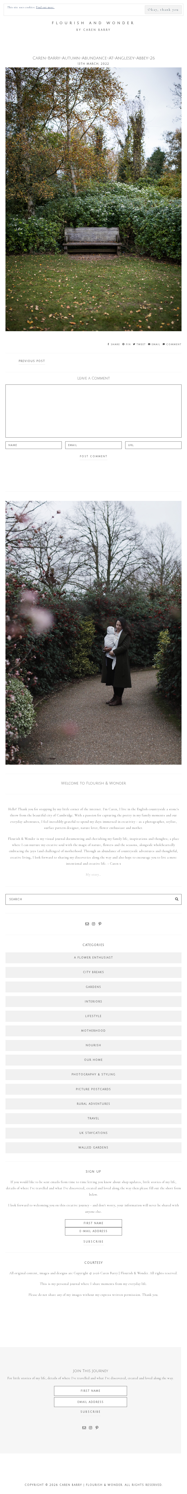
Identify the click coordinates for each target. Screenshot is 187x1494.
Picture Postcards (93, 1089)
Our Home (93, 1059)
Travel (93, 1118)
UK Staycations (93, 1133)
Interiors (93, 1001)
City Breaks (93, 972)
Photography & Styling (94, 1074)
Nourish (93, 1045)
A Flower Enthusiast (93, 957)
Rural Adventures (93, 1103)
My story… (93, 874)
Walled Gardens (93, 1147)
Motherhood (93, 1030)
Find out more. (45, 7)
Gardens (93, 987)
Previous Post (32, 361)
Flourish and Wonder (93, 23)
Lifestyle (93, 1016)
